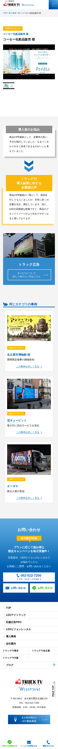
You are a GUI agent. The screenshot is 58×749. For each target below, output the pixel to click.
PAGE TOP (53, 691)
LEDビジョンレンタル (18, 629)
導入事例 (11, 636)
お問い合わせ (18, 588)
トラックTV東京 (11, 650)
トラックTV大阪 (11, 658)
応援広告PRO (13, 622)
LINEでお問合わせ (9, 746)
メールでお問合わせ (29, 746)
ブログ (9, 665)
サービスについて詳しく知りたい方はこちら (27, 275)
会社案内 (11, 643)
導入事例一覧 (14, 13)
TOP (5, 13)
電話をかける (48, 746)
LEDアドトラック (16, 615)
